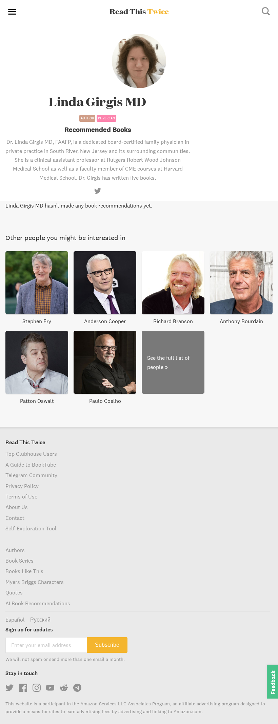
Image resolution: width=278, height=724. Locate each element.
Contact (14, 517)
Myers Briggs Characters (34, 582)
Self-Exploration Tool (31, 528)
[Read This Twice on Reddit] (64, 687)
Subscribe (107, 645)
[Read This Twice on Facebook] (23, 687)
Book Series (19, 560)
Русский (40, 619)
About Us (16, 507)
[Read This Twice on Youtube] (50, 687)
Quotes (14, 592)
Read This (139, 11)
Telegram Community (31, 475)
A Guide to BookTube (30, 464)
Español (15, 619)
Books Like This (24, 571)
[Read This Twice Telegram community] (77, 687)
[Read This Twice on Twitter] (9, 687)
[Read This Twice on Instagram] (37, 687)
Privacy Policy (22, 486)
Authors (15, 550)
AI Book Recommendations (37, 603)
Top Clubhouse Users (31, 453)
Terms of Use (21, 496)
